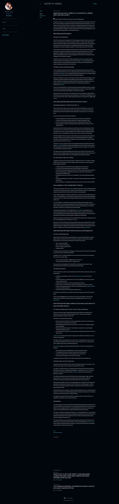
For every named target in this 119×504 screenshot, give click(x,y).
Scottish (65, 21)
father (77, 340)
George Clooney (56, 335)
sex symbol (59, 145)
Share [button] (41, 10)
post (41, 17)
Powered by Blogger (69, 498)
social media (57, 346)
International (42, 15)
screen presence (87, 227)
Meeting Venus (8, 13)
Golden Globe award (79, 276)
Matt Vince (71, 500)
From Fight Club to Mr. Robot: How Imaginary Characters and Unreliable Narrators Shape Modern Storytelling (71, 476)
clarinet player (62, 73)
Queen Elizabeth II (91, 286)
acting (83, 59)
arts (81, 60)
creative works (75, 371)
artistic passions (90, 421)
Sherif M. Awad (53, 3)
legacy (91, 28)
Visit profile (9, 15)
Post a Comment (59, 479)
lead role (71, 188)
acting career (61, 84)
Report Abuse (5, 35)
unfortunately (79, 210)
